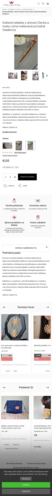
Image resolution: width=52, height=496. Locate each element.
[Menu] (47, 3)
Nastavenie (26, 479)
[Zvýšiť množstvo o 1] (15, 177)
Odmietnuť (26, 491)
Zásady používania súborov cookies (26, 467)
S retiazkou (6, 444)
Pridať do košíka (27, 177)
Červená (8, 371)
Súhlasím (26, 485)
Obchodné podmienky (14, 463)
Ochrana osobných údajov (36, 463)
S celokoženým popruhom (11, 448)
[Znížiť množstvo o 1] (6, 177)
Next (47, 307)
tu (46, 474)
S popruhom (16, 444)
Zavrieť (44, 192)
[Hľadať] (38, 3)
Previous (5, 307)
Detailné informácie (10, 132)
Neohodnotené (20, 152)
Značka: (10, 156)
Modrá (15, 371)
